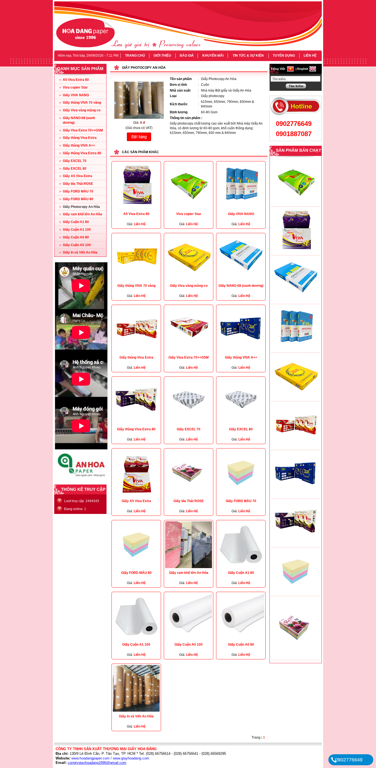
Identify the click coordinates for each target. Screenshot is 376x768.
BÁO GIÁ (187, 55)
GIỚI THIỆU (162, 55)
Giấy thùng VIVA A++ (79, 145)
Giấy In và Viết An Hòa (80, 252)
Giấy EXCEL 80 (74, 168)
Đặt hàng (139, 136)
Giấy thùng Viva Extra (80, 138)
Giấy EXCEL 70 (74, 161)
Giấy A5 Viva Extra (77, 176)
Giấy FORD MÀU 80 (78, 199)
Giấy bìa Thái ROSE (78, 184)
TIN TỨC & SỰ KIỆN (248, 55)
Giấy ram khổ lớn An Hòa (82, 214)
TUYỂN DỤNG (284, 55)
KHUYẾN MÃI (213, 55)
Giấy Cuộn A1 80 (76, 222)
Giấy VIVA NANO (76, 95)
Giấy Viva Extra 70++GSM (83, 130)
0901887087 (294, 133)
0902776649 (294, 123)
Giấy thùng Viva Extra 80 (82, 153)
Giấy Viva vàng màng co (81, 110)
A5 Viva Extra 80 (76, 80)
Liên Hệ (140, 224)
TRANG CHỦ (135, 55)
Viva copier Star (75, 87)
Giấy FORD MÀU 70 (78, 191)
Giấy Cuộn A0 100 (77, 245)
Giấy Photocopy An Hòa (81, 207)
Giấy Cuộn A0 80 (76, 237)
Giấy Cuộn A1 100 (77, 230)
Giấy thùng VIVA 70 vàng (82, 102)
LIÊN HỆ (310, 55)
